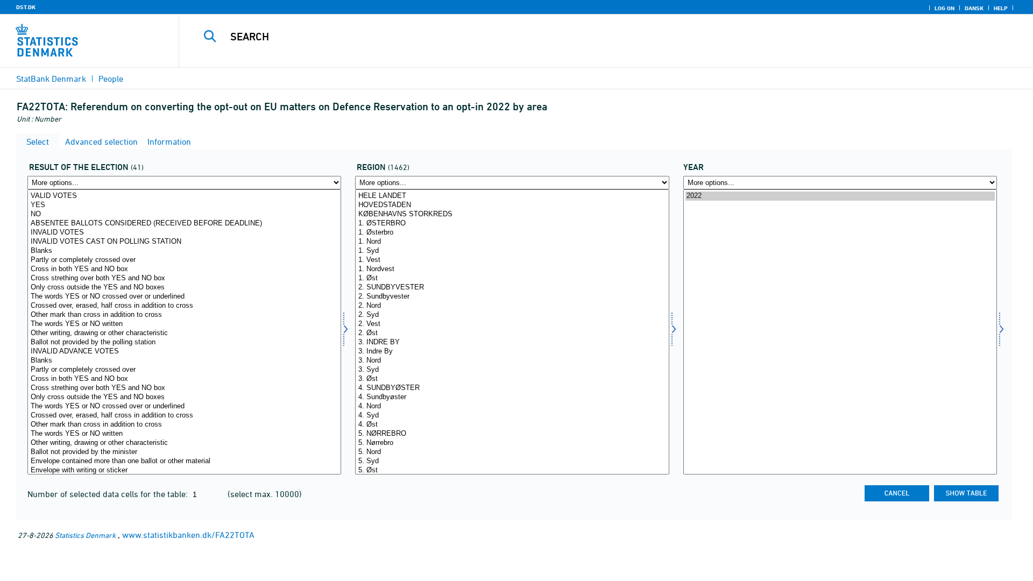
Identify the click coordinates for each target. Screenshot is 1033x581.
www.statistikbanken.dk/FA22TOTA (188, 535)
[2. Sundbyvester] (512, 296)
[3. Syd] (512, 369)
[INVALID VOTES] (184, 232)
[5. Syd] (512, 461)
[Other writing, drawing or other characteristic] (184, 333)
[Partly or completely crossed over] (184, 260)
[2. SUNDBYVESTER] (512, 287)
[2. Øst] (512, 333)
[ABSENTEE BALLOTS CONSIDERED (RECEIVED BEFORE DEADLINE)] (184, 223)
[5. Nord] (512, 452)
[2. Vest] (512, 324)
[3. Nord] (512, 360)
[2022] (840, 196)
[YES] (184, 205)
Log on (944, 8)
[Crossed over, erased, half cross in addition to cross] (184, 305)
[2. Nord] (512, 305)
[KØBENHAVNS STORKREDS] (512, 214)
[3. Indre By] (512, 351)
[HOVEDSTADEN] (512, 205)
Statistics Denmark (85, 535)
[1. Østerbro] (512, 232)
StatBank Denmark (51, 78)
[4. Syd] (512, 415)
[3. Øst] (512, 379)
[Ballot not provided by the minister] (184, 452)
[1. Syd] (512, 251)
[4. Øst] (512, 424)
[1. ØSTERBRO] (512, 223)
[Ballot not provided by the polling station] (184, 342)
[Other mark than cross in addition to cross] (184, 315)
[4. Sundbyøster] (512, 397)
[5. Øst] (512, 470)
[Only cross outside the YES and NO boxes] (184, 287)
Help (1001, 8)
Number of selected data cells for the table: (108, 494)
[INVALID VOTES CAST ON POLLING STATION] (184, 241)
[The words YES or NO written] (184, 324)
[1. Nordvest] (512, 269)
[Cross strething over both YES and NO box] (184, 278)
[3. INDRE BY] (512, 342)
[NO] (184, 214)
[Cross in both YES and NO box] (184, 269)
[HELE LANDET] (512, 196)
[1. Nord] (512, 241)
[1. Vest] (512, 260)
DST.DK (26, 7)
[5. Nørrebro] (512, 443)
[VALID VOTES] (184, 196)
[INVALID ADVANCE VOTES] (184, 351)
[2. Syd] (512, 315)
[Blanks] (184, 251)
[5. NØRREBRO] (512, 433)
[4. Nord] (512, 406)
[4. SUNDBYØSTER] (512, 388)
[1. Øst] (512, 278)
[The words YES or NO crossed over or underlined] (184, 296)
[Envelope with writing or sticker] (184, 470)
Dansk (974, 8)
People (110, 78)
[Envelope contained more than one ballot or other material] (184, 461)
